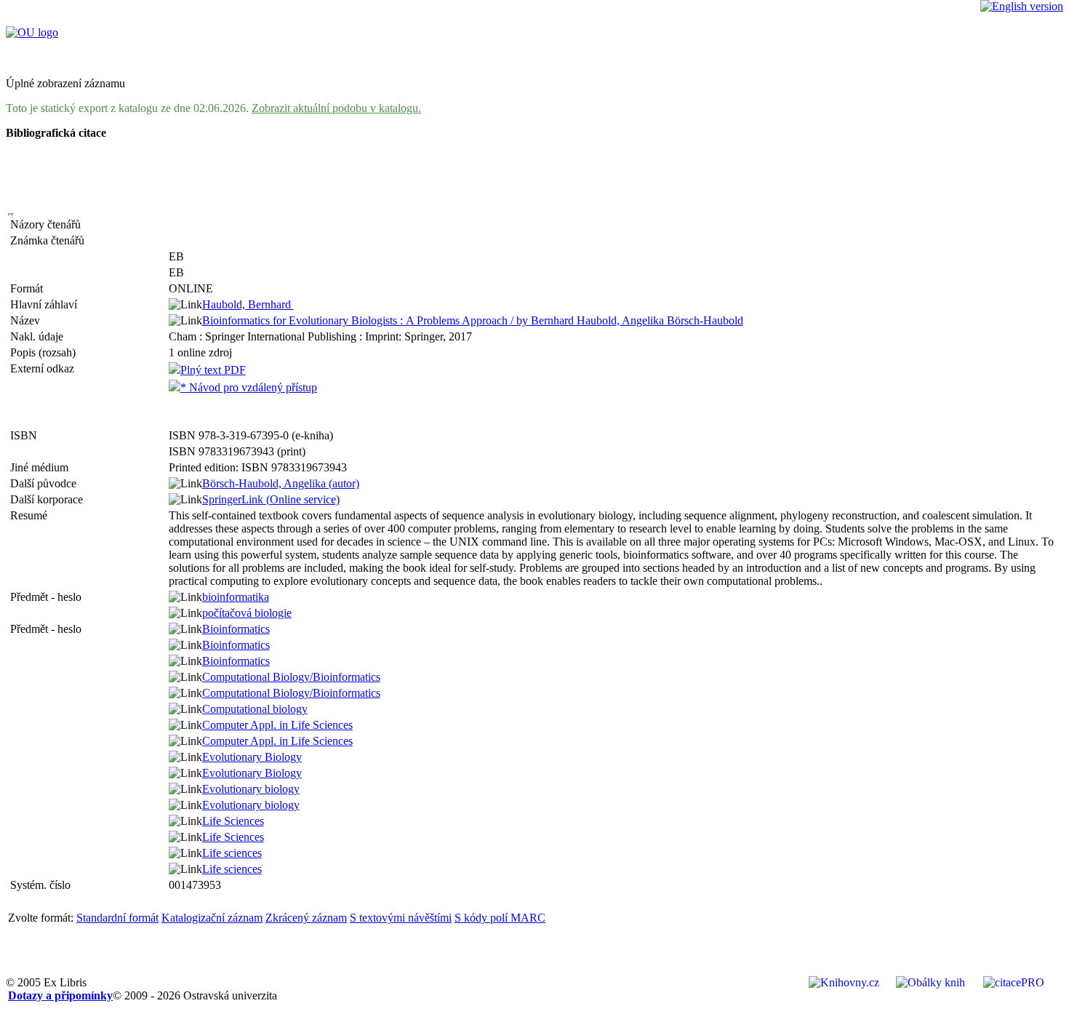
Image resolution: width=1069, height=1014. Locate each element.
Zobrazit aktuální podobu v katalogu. (336, 108)
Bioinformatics (236, 629)
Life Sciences (233, 821)
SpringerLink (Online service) (271, 499)
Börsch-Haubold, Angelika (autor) (280, 483)
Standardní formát (117, 917)
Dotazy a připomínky (60, 995)
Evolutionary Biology (252, 757)
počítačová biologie (247, 613)
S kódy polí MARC (500, 917)
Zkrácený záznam (306, 917)
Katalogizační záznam (212, 917)
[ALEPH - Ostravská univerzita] (32, 32)
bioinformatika (235, 597)
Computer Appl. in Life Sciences (277, 725)
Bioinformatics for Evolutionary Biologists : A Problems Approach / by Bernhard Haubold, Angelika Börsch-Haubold (472, 320)
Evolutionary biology (251, 789)
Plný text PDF (213, 370)
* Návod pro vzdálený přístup (248, 387)
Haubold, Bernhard (248, 304)
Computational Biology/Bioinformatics (291, 677)
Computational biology (255, 709)
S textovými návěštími (401, 917)
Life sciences (232, 853)
